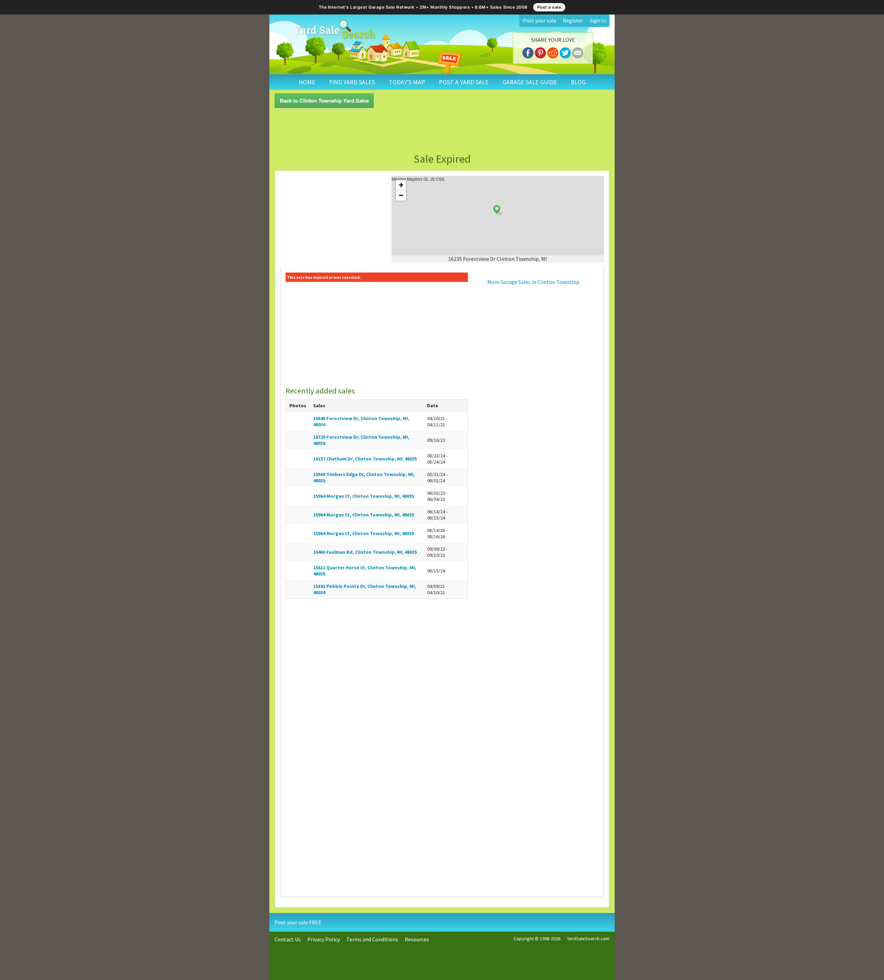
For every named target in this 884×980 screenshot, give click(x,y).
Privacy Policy (323, 939)
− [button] (401, 195)
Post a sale (549, 7)
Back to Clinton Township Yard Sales (324, 100)
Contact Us (288, 939)
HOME (307, 82)
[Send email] (577, 51)
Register (573, 20)
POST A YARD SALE (464, 82)
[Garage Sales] (334, 29)
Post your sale (539, 20)
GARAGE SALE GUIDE (529, 82)
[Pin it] (540, 51)
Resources (417, 939)
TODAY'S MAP (407, 82)
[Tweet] (565, 51)
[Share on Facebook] (528, 51)
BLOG (578, 82)
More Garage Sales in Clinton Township (533, 281)
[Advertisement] (442, 130)
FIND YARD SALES (352, 82)
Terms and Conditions (372, 939)
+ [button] (401, 185)
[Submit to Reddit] (552, 51)
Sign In (598, 20)
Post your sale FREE (298, 922)
